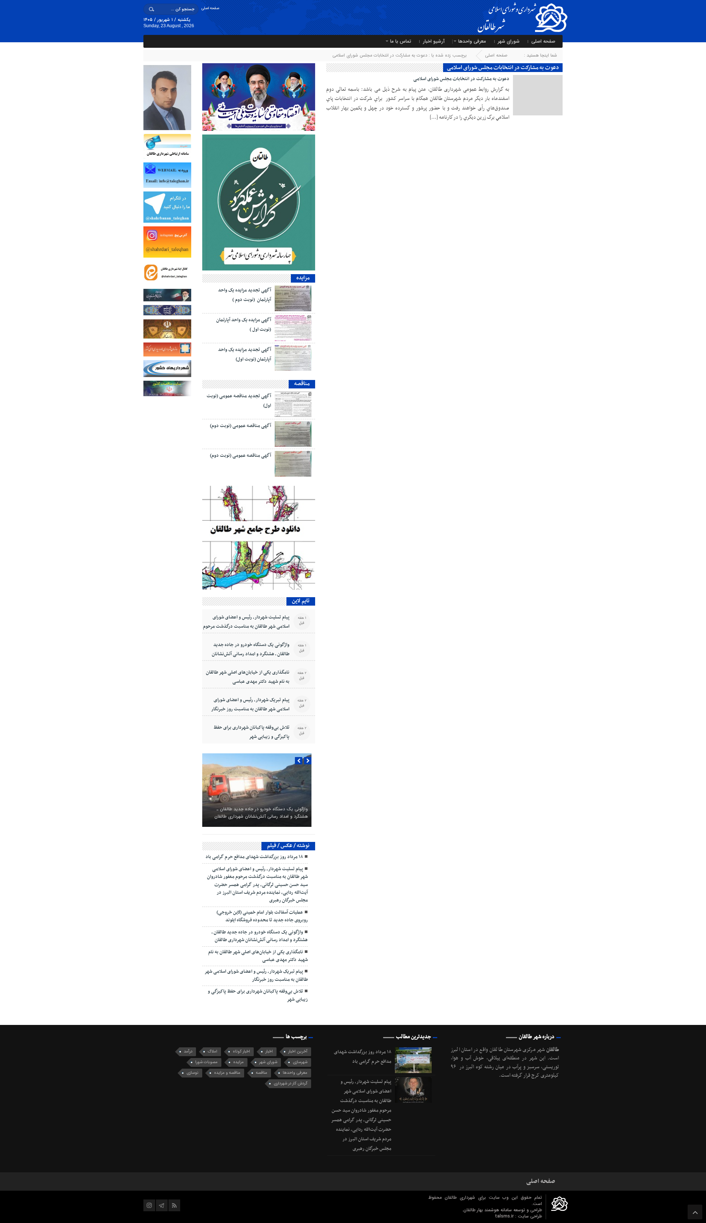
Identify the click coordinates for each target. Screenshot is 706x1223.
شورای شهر (509, 41)
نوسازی (192, 1073)
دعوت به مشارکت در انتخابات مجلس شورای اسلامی (461, 79)
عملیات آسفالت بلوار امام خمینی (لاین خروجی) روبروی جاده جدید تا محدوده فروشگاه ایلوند (262, 916)
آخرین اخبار (297, 1051)
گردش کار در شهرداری (290, 1083)
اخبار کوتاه (241, 1051)
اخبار (269, 1051)
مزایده (238, 1062)
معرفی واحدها (472, 41)
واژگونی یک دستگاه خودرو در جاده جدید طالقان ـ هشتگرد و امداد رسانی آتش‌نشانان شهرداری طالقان (250, 654)
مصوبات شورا (206, 1062)
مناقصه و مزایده (227, 1073)
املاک (212, 1051)
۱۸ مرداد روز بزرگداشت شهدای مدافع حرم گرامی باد (254, 857)
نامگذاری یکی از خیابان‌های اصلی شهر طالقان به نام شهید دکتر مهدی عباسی (247, 677)
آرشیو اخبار (434, 41)
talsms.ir (505, 1216)
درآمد (188, 1051)
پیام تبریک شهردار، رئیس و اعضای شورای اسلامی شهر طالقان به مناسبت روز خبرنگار (250, 704)
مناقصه (261, 1073)
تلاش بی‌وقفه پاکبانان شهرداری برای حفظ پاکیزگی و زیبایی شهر (251, 732)
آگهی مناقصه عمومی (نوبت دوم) (240, 426)
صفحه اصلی (210, 8)
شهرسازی (300, 1062)
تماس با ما (400, 41)
